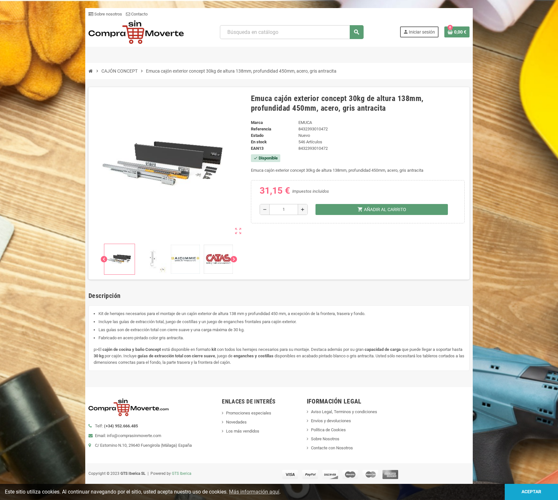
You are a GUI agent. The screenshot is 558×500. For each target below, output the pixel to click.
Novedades (236, 422)
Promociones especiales (248, 413)
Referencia (261, 129)
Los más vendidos (242, 431)
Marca (257, 122)
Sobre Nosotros (325, 438)
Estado (257, 135)
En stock (259, 141)
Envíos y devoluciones (331, 420)
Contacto (139, 14)
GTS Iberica (181, 473)
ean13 (257, 148)
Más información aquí (254, 492)
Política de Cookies (328, 429)
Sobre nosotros (107, 14)
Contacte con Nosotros (332, 447)
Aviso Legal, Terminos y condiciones (344, 411)
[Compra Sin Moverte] (136, 31)
